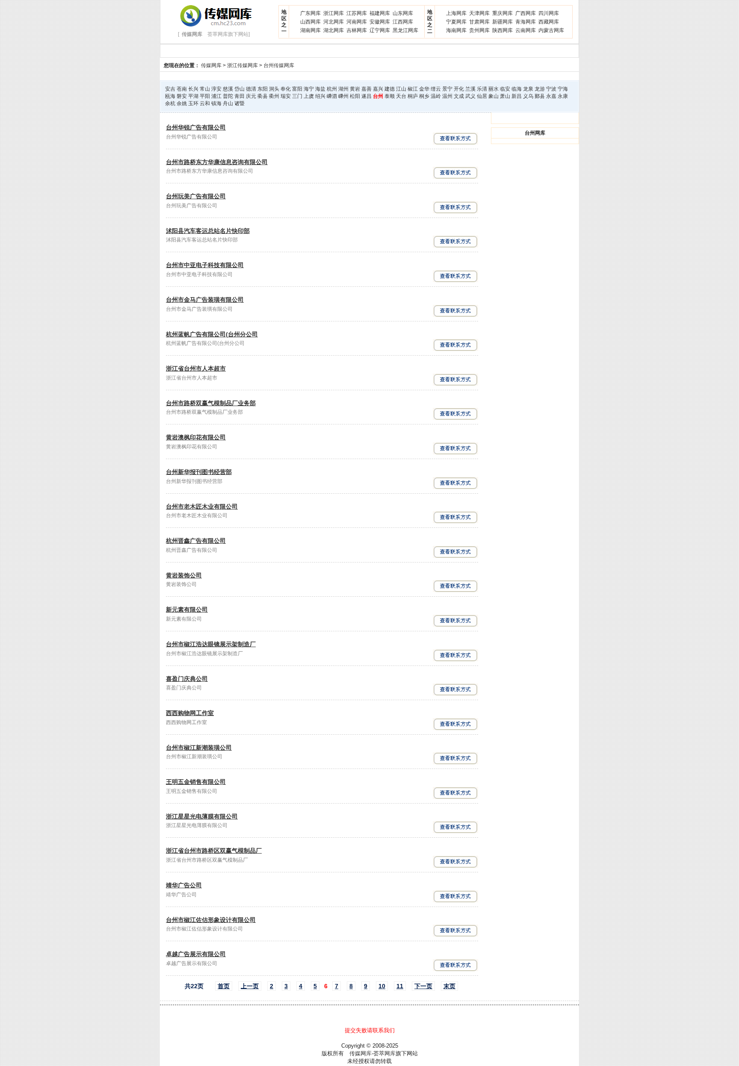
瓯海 (170, 96)
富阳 (297, 89)
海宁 (309, 89)
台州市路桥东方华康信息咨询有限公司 (217, 162)
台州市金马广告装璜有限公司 (205, 299)
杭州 (332, 89)
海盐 (320, 89)
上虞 (309, 96)
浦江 (216, 96)
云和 (205, 103)
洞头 (274, 89)
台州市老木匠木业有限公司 (202, 506)
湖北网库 (333, 30)
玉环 (193, 103)
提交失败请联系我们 (370, 1030)
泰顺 (389, 96)
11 (399, 986)
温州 (447, 96)
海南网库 (456, 30)
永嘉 (551, 96)
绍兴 (320, 96)
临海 (516, 89)
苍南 (182, 89)
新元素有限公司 (187, 609)
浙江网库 (333, 13)
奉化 (286, 89)
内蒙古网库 (551, 30)
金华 (424, 89)
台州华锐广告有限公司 (196, 127)
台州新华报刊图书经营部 (199, 471)
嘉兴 (378, 89)
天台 (401, 96)
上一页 (250, 986)
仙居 (482, 96)
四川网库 (548, 13)
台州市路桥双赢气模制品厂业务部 (211, 403)
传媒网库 (211, 65)
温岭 (436, 96)
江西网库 (403, 22)
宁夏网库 (456, 22)
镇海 (216, 103)
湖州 (343, 89)
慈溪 (228, 89)
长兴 (193, 89)
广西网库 (525, 13)
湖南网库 (310, 30)
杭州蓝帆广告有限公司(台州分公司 (212, 334)
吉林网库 (356, 30)
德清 (251, 89)
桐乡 (424, 96)
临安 (505, 89)
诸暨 (239, 103)
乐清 (482, 89)
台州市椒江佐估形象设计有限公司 (211, 919)
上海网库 (456, 13)
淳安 (216, 89)
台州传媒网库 (278, 65)
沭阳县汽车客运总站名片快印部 (208, 230)
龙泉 (528, 89)
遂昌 (366, 96)
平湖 (193, 96)
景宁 (447, 89)
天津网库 (479, 13)
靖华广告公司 (184, 885)
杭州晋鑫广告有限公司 (196, 540)
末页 (449, 986)
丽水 (493, 89)
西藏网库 (548, 22)
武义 (470, 96)
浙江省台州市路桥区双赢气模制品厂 (214, 850)
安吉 (170, 89)
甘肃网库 (479, 22)
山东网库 (403, 13)
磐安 (182, 96)
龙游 (540, 89)
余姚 (182, 103)
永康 (563, 96)
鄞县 (540, 96)
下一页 (423, 986)
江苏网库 (356, 13)
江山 (401, 89)
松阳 (355, 96)
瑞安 (286, 96)
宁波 (551, 89)
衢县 (262, 96)
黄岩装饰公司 (184, 575)
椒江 (413, 89)
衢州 (274, 96)
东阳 (262, 89)
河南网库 (356, 22)
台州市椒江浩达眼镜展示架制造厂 (211, 644)
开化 (459, 89)
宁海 (563, 89)
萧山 (505, 96)
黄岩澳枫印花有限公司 (196, 437)
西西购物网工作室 (190, 713)
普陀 (228, 96)
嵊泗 (332, 96)
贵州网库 (479, 30)
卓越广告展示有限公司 (196, 954)
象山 (493, 96)
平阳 (205, 96)
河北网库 (333, 22)
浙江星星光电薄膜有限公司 (202, 816)
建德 (389, 89)
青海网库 (525, 22)
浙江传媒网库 (242, 65)
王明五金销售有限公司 (196, 781)
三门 (297, 96)
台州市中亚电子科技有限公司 (205, 265)
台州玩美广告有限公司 (196, 196)
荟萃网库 (384, 1053)
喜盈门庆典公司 (187, 678)
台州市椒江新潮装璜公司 (199, 747)
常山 (205, 89)
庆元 (251, 96)
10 (381, 986)
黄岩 (355, 89)
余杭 (170, 103)
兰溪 (470, 89)
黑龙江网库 (405, 30)
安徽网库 (380, 22)
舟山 (228, 103)
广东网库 (310, 13)
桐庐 (413, 96)
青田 (239, 96)
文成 (459, 96)
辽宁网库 (380, 30)
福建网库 (380, 13)
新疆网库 (502, 22)
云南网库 (525, 30)
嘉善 (366, 89)
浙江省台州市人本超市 (196, 368)
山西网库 (310, 22)
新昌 (516, 96)
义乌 (528, 96)
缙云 (436, 89)
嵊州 (343, 96)
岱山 (239, 89)
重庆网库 (502, 13)
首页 (224, 986)
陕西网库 (502, 30)
